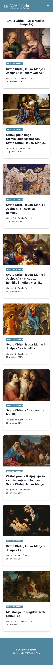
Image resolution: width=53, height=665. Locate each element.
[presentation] (26, 43)
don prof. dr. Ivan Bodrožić (18, 148)
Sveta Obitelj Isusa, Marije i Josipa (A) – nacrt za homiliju (25, 208)
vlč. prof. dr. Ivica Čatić (16, 555)
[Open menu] (48, 6)
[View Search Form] (42, 6)
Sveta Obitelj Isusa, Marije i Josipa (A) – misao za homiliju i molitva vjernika (25, 278)
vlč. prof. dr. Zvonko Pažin (18, 78)
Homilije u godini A (15, 64)
